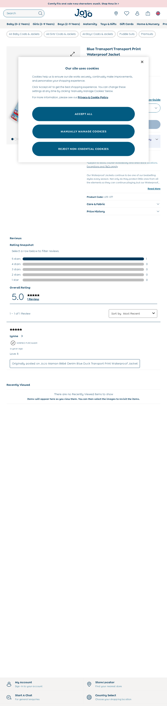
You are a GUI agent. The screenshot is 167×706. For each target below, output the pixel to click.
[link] (137, 13)
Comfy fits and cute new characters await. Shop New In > (83, 3)
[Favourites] (126, 13)
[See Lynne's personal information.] (21, 336)
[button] (12, 139)
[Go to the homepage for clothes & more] (83, 13)
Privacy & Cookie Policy (93, 97)
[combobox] (137, 313)
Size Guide (153, 100)
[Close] (142, 61)
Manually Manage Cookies (84, 131)
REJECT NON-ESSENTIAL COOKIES (83, 148)
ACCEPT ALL (83, 114)
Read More (154, 188)
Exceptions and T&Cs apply (102, 166)
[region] (83, 109)
